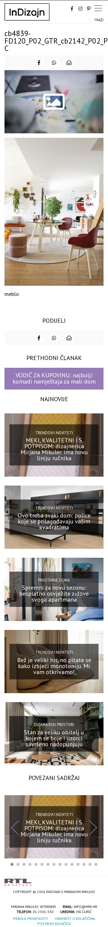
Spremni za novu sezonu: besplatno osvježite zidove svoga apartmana (54, 593)
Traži (99, 20)
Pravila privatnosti (30, 918)
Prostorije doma (54, 580)
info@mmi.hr (85, 906)
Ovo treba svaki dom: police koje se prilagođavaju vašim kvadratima (54, 521)
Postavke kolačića (54, 923)
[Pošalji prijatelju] (69, 62)
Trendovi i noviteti (54, 432)
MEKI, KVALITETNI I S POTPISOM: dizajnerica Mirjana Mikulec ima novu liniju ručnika (54, 449)
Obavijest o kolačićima (75, 918)
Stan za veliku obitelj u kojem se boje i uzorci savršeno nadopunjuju (54, 738)
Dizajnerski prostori (54, 724)
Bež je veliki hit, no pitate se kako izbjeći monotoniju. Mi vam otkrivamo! (54, 666)
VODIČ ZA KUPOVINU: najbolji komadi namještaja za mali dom (54, 378)
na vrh (98, 880)
